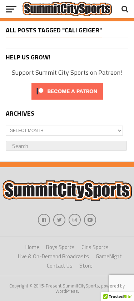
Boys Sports (60, 247)
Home (32, 247)
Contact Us (60, 266)
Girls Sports (95, 247)
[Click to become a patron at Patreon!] (67, 101)
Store (86, 266)
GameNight (109, 256)
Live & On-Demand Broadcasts (53, 256)
